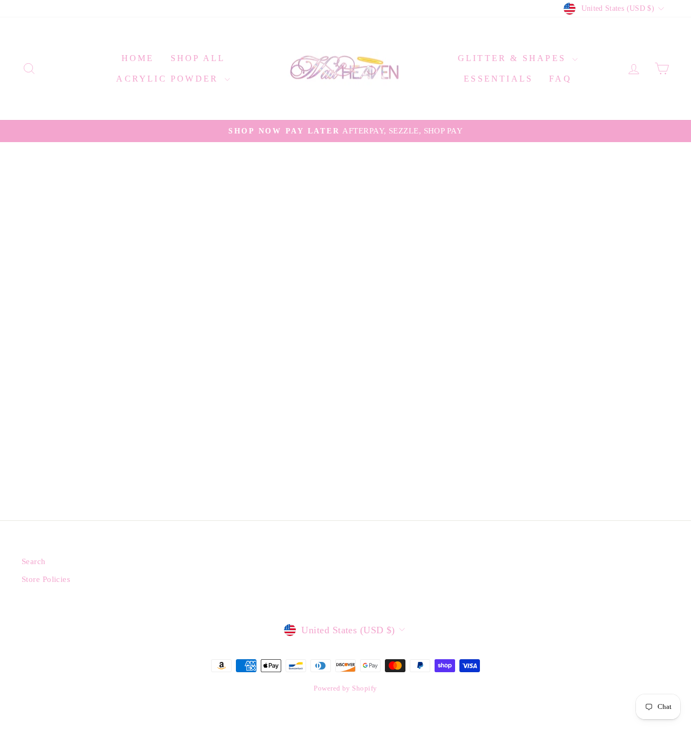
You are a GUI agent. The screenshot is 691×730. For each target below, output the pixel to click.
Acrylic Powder (169, 78)
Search (34, 561)
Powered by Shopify (345, 688)
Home (137, 58)
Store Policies (46, 579)
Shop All (198, 58)
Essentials (498, 78)
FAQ (560, 78)
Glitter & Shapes (514, 58)
